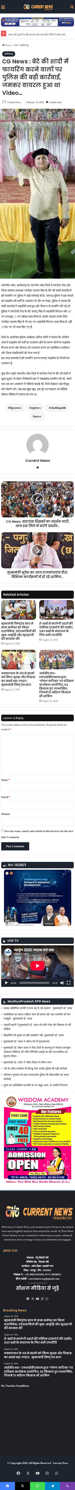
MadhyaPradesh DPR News (29, 1001)
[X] (32, 1298)
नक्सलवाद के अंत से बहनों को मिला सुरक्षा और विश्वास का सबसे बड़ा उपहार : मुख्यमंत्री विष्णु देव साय (18, 679)
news (37, 416)
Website (5, 814)
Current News (14, 102)
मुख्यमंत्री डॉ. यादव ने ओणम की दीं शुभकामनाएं (26, 1041)
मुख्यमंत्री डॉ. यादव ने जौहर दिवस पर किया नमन (28, 1062)
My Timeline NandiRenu (15, 1385)
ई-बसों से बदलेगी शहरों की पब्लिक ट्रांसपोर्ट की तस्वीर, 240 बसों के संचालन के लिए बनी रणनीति (56, 629)
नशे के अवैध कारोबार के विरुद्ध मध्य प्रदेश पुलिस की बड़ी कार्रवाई (35, 1068)
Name (5, 779)
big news (15, 407)
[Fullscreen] (69, 983)
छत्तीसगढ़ (24, 45)
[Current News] (38, 7)
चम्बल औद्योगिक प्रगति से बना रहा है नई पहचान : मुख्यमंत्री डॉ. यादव (38, 1008)
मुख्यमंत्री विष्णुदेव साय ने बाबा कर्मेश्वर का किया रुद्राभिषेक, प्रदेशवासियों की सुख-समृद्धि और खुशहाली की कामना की (18, 631)
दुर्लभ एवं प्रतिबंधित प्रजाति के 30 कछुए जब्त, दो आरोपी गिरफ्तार (36, 1085)
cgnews (36, 407)
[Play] (6, 983)
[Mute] (62, 983)
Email (5, 796)
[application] (37, 966)
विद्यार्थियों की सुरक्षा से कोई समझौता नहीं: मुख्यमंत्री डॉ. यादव (34, 1035)
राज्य (16, 45)
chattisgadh (58, 407)
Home (8, 45)
